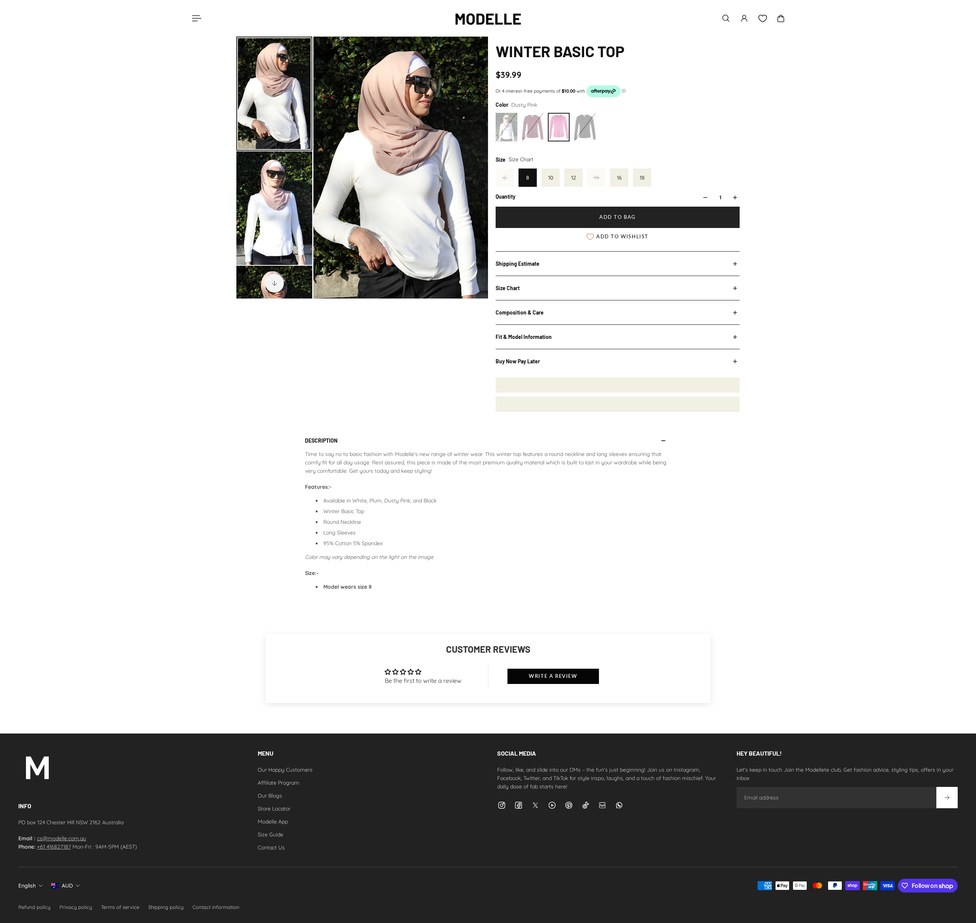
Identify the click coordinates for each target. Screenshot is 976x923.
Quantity (505, 196)
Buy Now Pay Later (518, 361)
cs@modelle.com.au (61, 838)
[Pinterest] (568, 805)
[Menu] (195, 18)
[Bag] (781, 18)
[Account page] (744, 18)
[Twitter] (535, 805)
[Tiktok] (585, 805)
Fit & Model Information (524, 337)
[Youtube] (552, 805)
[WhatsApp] (619, 805)
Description (321, 440)
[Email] (602, 805)
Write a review (553, 676)
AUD (67, 885)
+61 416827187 (54, 846)
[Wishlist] (762, 18)
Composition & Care (520, 312)
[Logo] (488, 18)
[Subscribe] (947, 797)
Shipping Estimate (517, 263)
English (27, 885)
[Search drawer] (726, 18)
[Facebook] (518, 805)
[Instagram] (501, 805)
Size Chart (508, 288)
